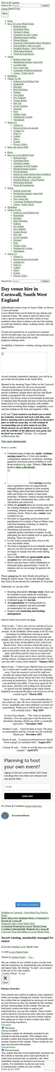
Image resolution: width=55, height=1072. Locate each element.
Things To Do (14, 78)
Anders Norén (18, 957)
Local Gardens (20, 106)
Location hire (19, 65)
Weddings (12, 76)
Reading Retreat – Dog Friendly (28, 48)
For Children (19, 97)
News (16, 139)
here (45, 549)
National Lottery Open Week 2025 (18, 923)
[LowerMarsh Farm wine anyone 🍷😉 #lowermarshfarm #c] (27, 895)
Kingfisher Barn (21, 29)
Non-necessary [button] (8, 1047)
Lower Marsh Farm (10, 8)
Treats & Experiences (23, 54)
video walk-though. (25, 467)
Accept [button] (21, 973)
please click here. (33, 806)
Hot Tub (17, 103)
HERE (33, 620)
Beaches (17, 86)
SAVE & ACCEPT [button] (10, 1069)
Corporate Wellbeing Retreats (27, 70)
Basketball (18, 84)
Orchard (17, 108)
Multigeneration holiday (25, 37)
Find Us (17, 133)
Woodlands (18, 119)
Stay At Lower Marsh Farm (20, 23)
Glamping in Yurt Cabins (25, 34)
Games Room (20, 100)
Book (10, 21)
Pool (15, 111)
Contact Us (18, 130)
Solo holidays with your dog (27, 45)
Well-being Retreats (22, 51)
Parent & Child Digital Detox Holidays (32, 43)
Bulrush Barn (19, 26)
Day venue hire (20, 67)
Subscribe (27, 796)
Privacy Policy (20, 144)
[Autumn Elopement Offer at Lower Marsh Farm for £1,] (27, 856)
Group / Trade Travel (23, 73)
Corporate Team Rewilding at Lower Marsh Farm (25, 931)
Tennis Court (19, 114)
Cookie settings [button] (9, 973)
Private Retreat (20, 40)
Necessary (10, 1028)
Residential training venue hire (28, 62)
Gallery (17, 136)
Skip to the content (10, 2)
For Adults (18, 95)
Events (16, 141)
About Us (12, 122)
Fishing (17, 92)
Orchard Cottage (21, 32)
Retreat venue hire (22, 59)
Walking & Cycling (22, 117)
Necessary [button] (6, 1025)
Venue (10, 56)
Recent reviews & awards (25, 128)
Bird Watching (20, 89)
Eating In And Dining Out (26, 81)
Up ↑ (31, 957)
